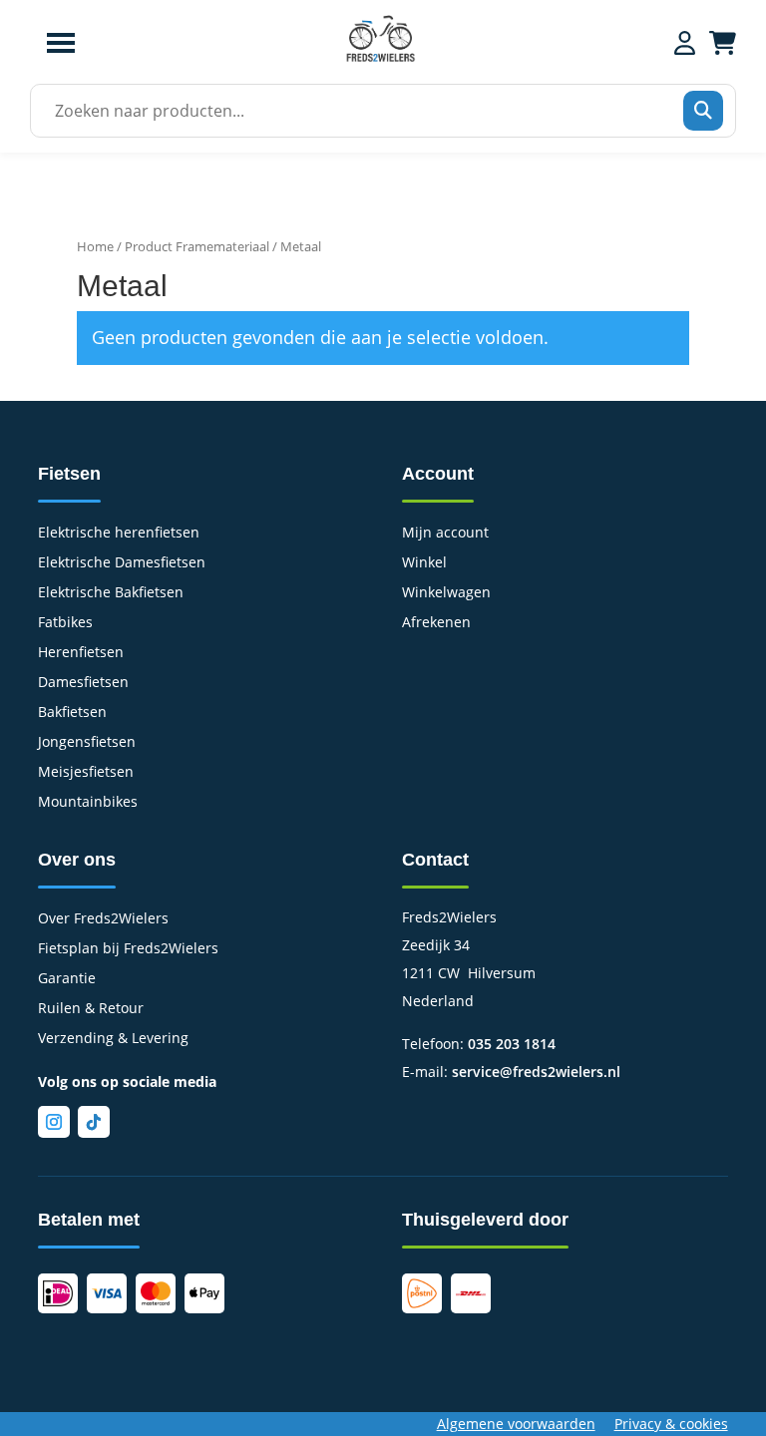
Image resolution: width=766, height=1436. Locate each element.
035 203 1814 (512, 1043)
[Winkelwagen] (722, 43)
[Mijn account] (684, 43)
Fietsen (69, 474)
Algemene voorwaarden (516, 1423)
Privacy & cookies (671, 1423)
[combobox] (377, 111)
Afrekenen (436, 623)
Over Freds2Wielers (103, 919)
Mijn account (445, 533)
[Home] (380, 59)
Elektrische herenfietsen (118, 533)
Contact (435, 860)
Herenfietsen (81, 653)
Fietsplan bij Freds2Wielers (128, 949)
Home (95, 246)
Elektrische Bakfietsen (111, 593)
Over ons (77, 860)
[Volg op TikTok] (94, 1122)
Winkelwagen (446, 593)
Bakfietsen (72, 713)
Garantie (67, 979)
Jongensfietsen (87, 743)
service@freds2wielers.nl (536, 1071)
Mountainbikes (88, 803)
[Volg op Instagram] (54, 1122)
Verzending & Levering (113, 1039)
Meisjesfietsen (86, 773)
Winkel (424, 563)
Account (438, 474)
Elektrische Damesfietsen (121, 563)
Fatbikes (65, 623)
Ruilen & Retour (91, 1009)
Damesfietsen (83, 683)
